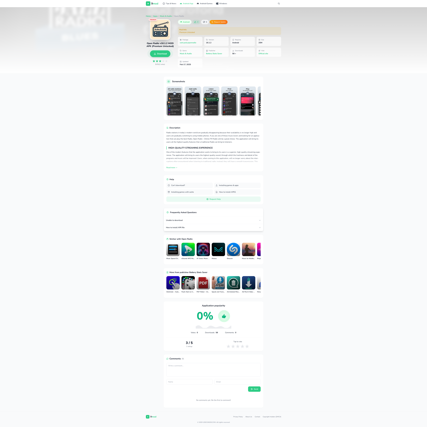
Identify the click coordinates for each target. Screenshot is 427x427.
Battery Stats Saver (214, 53)
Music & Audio (186, 53)
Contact (257, 417)
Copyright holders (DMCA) (272, 417)
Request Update (220, 22)
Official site (263, 53)
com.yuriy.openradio (188, 42)
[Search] (279, 3)
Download (162, 53)
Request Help (215, 199)
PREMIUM (153, 20)
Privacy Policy (238, 417)
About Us (248, 417)
